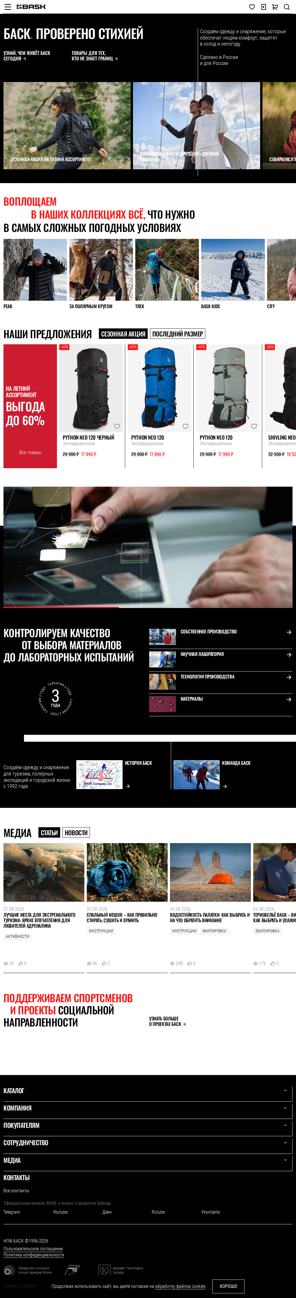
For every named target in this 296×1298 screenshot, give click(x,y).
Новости (76, 832)
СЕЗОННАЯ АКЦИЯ (123, 333)
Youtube (60, 1212)
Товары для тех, (92, 55)
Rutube (158, 1212)
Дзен (107, 1212)
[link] (31, 7)
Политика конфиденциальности (33, 1255)
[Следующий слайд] (19, 179)
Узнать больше (165, 1021)
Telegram (11, 1212)
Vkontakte (210, 1212)
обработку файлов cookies (180, 1286)
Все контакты (16, 1190)
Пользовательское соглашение (33, 1248)
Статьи (49, 832)
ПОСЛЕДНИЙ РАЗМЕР (177, 333)
